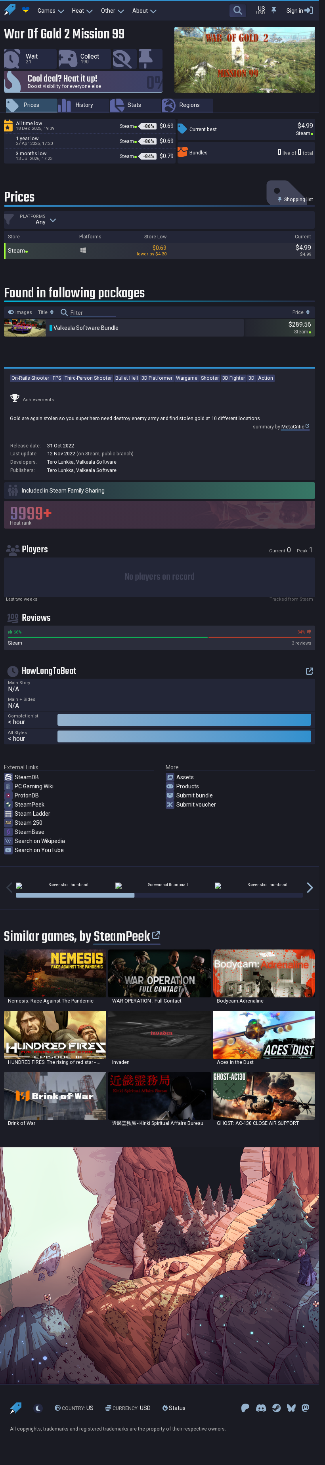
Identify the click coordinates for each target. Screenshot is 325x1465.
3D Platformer (156, 378)
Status (176, 1408)
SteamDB (27, 777)
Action (265, 378)
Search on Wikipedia (40, 841)
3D (251, 378)
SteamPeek (29, 804)
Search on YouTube (39, 850)
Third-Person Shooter (88, 378)
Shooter (210, 378)
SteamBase (29, 832)
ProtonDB (27, 795)
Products (187, 786)
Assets (185, 777)
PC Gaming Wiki (34, 786)
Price (298, 312)
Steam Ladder (32, 814)
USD (132, 1408)
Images (23, 312)
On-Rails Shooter (30, 378)
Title (43, 312)
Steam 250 (28, 823)
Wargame (186, 378)
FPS (57, 378)
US (78, 1408)
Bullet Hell (126, 378)
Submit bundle (194, 795)
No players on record (160, 577)
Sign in (295, 11)
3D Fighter (233, 378)
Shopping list (298, 199)
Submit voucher (196, 804)
